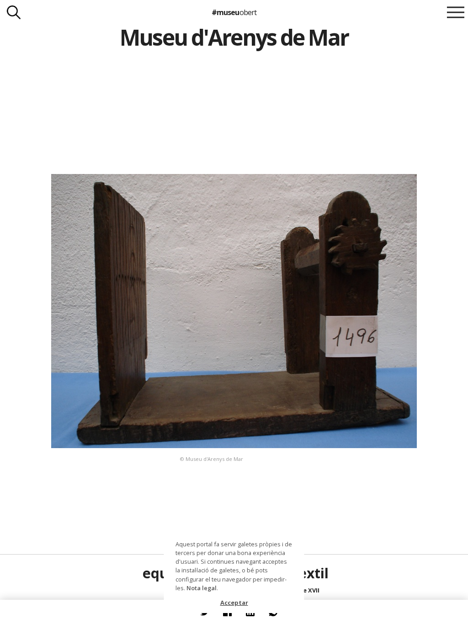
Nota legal (201, 588)
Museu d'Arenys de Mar (234, 37)
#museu (234, 12)
